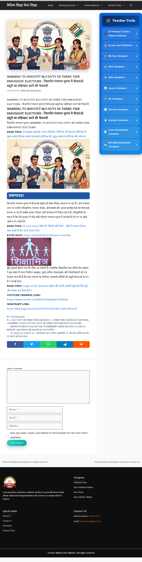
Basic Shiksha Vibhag (83, 497)
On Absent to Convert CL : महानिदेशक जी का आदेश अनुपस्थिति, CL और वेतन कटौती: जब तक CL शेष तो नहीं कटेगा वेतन (48, 335)
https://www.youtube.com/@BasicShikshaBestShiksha (37, 299)
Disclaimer (114, 462)
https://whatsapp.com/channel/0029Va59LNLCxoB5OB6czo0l (42, 309)
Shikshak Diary (80, 482)
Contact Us (134, 462)
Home (50, 5)
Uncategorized (17, 317)
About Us (124, 462)
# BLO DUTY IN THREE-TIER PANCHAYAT (30, 320)
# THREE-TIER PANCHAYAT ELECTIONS (70, 320)
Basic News (78, 492)
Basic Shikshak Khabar (83, 487)
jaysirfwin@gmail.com (90, 521)
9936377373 (94, 516)
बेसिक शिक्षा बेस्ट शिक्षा (22, 5)
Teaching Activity (67, 5)
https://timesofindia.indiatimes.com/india (47, 235)
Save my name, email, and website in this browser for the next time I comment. (49, 435)
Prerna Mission (92, 5)
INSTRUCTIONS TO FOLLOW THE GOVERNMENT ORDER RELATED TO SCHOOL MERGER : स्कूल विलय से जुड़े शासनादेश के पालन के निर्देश (46, 328)
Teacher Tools (114, 5)
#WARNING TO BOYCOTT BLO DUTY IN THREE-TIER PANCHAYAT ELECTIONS (44, 323)
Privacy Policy (101, 462)
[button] (131, 5)
